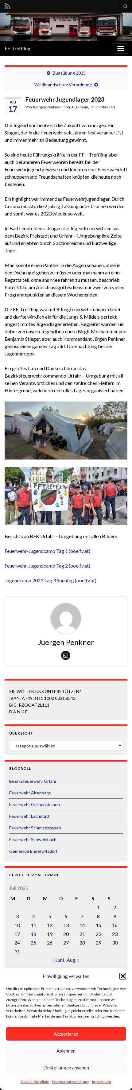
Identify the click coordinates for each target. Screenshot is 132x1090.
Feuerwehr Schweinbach (32, 839)
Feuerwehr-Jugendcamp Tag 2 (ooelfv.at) (47, 565)
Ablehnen (66, 1050)
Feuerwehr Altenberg (30, 792)
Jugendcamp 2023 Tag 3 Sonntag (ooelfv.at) (50, 580)
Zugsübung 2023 (69, 73)
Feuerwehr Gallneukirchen (34, 804)
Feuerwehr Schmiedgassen (35, 827)
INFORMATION (102, 107)
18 (33, 934)
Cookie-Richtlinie (35, 1081)
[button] (123, 976)
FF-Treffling (17, 48)
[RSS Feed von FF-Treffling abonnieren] (7, 5)
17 (17, 934)
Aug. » (73, 960)
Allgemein (79, 107)
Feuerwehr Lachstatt (29, 816)
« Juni (58, 960)
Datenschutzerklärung (70, 1081)
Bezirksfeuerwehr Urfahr (32, 781)
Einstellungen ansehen (66, 1067)
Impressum (101, 1081)
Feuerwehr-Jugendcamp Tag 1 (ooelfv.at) (47, 551)
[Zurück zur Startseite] (66, 27)
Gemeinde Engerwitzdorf (33, 851)
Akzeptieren (66, 1034)
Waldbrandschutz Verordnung (63, 84)
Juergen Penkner (47, 107)
